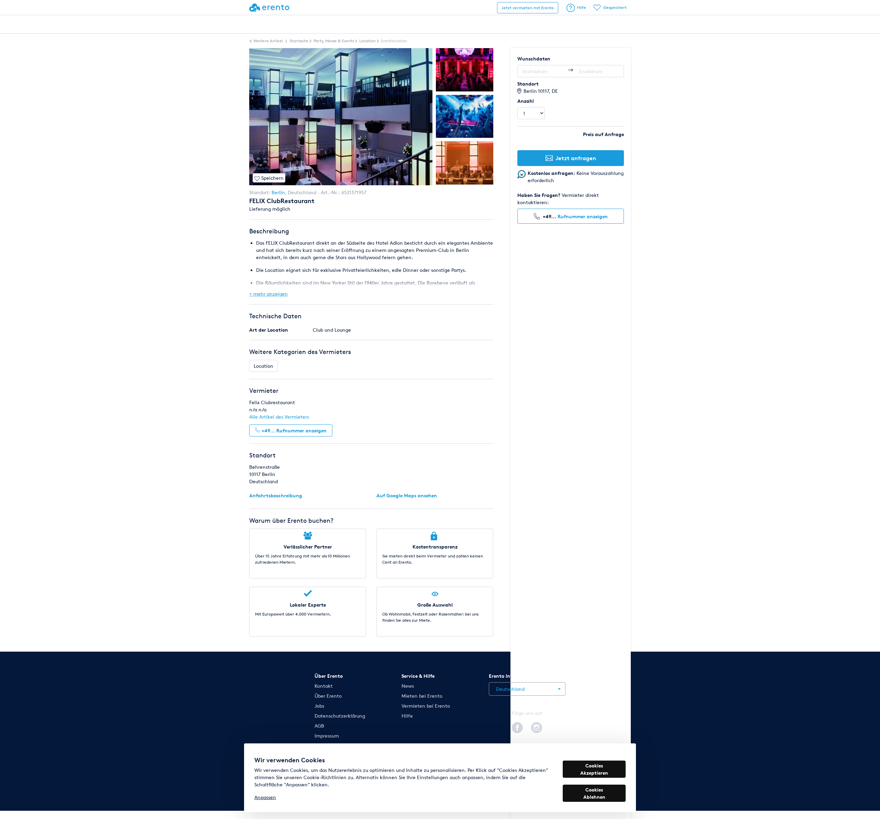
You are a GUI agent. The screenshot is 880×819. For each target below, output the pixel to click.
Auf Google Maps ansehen (406, 495)
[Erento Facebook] (517, 726)
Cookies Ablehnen (594, 793)
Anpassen (265, 797)
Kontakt (324, 686)
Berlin (278, 192)
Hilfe (581, 7)
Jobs (319, 706)
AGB (319, 726)
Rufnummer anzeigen (583, 216)
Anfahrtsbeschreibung (275, 495)
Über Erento (328, 696)
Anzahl (525, 101)
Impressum (327, 736)
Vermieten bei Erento (426, 706)
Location (263, 366)
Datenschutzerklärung (340, 716)
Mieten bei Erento (422, 696)
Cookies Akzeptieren (594, 769)
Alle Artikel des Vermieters (279, 417)
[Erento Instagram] (536, 726)
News (408, 686)
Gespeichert (615, 7)
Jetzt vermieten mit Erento (528, 7)
